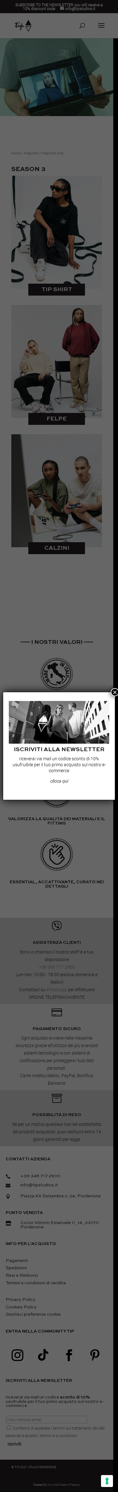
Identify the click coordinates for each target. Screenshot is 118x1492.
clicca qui (59, 781)
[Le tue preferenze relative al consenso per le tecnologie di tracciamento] (107, 1481)
